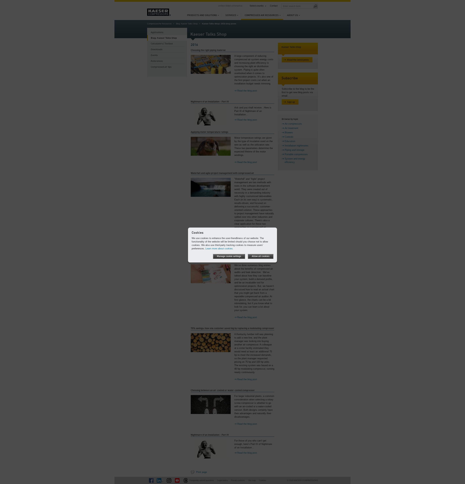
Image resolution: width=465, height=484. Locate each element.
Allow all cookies (260, 256)
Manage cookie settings (229, 256)
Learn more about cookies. (219, 248)
